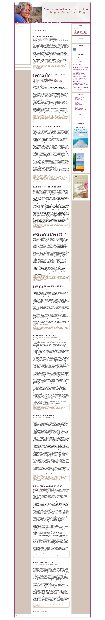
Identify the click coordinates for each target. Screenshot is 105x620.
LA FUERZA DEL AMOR (44, 415)
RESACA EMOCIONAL (43, 36)
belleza (56, 176)
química (53, 554)
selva (63, 178)
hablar (39, 327)
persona (47, 119)
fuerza (67, 64)
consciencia (66, 276)
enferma (62, 64)
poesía (50, 478)
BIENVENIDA (25, 22)
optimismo (57, 65)
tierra (41, 179)
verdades (56, 555)
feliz (39, 406)
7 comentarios (37, 68)
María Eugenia (43, 118)
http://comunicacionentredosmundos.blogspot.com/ (47, 80)
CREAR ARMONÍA (20, 33)
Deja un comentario (39, 606)
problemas (65, 278)
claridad (66, 116)
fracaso (53, 224)
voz (38, 180)
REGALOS (18, 57)
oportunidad (64, 118)
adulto (40, 176)
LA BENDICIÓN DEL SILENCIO (47, 187)
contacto (47, 117)
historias (66, 117)
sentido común (59, 225)
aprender (45, 276)
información (36, 118)
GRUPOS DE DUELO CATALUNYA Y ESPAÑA (23, 41)
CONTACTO (35, 22)
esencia (75, 76)
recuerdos (43, 66)
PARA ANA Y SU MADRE (44, 335)
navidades (45, 65)
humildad (43, 327)
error (58, 277)
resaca (49, 66)
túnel (54, 408)
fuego (61, 177)
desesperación (60, 553)
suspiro (42, 479)
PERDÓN (18, 55)
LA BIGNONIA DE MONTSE (79, 100)
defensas (49, 64)
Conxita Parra (65, 618)
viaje (40, 226)
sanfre (59, 178)
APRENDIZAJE (19, 27)
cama (59, 176)
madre (62, 406)
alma (44, 63)
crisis (45, 224)
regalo (56, 604)
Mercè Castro (52, 38)
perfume (42, 119)
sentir (63, 66)
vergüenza (36, 226)
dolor (54, 64)
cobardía (48, 602)
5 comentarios (37, 181)
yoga (60, 408)
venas (58, 179)
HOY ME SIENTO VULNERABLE (79, 105)
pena (34, 225)
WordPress (44, 618)
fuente (35, 327)
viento (35, 180)
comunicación (41, 117)
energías (54, 277)
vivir (57, 408)
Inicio (17, 22)
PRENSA (49, 22)
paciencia (63, 65)
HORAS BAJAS (19, 43)
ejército (58, 64)
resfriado (53, 66)
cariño (85, 69)
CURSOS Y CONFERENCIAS (23, 37)
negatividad (51, 65)
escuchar (62, 326)
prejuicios (50, 328)
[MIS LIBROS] (80, 148)
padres (39, 478)
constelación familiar (38, 277)
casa (74, 71)
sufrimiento (36, 279)
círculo (63, 176)
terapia (42, 279)
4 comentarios (37, 227)
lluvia (40, 178)
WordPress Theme (50, 618)
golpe (46, 406)
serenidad (61, 328)
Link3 (56, 615)
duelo (58, 326)
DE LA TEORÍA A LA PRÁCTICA (47, 486)
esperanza (79, 76)
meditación (53, 554)
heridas (35, 603)
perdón (47, 604)
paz (34, 119)
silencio (66, 225)
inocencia (66, 177)
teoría (40, 555)
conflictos (36, 224)
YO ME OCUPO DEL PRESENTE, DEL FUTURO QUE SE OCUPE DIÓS (50, 234)
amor (43, 223)
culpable (46, 177)
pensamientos (37, 66)
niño (56, 178)
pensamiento (40, 225)
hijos (82, 78)
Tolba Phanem (47, 179)
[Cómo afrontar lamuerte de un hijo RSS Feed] (16, 616)
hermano (50, 406)
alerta (44, 116)
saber (59, 604)
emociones (77, 75)
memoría (35, 65)
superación (36, 479)
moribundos (55, 603)
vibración (63, 179)
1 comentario (37, 556)
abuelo (40, 116)
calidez (49, 553)
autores (61, 116)
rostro (53, 478)
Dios (50, 277)
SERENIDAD (19, 61)
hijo (54, 406)
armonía (52, 223)
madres (42, 603)
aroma (52, 116)
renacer (63, 407)
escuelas (35, 554)
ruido (48, 225)
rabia (45, 225)
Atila (54, 63)
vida (50, 120)
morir (60, 603)
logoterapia (59, 477)
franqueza (57, 224)
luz (52, 278)
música (66, 554)
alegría (41, 63)
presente (59, 278)
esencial (41, 554)
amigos (48, 116)
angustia (47, 223)
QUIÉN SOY (58, 22)
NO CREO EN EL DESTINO (79, 103)
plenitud (52, 604)
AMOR (17, 25)
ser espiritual (59, 478)
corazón (42, 177)
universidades (50, 555)
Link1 (48, 615)
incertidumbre (49, 327)
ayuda (50, 276)
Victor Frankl (57, 479)
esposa (66, 476)
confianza (40, 64)
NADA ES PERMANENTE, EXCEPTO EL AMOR (80, 108)
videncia (54, 120)
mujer (34, 478)
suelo (43, 120)
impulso (43, 278)
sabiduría (52, 225)
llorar (85, 78)
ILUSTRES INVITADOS (21, 45)
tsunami (40, 67)
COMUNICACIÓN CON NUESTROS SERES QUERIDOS (49, 75)
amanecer (44, 476)
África (44, 176)
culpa (48, 224)
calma (51, 405)
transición (53, 179)
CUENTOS (18, 35)
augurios (58, 63)
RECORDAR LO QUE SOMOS (46, 127)
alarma (41, 276)
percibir (38, 119)
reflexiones (59, 119)
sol (64, 478)
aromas (57, 116)
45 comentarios (38, 121)
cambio (57, 223)
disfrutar (57, 602)
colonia (35, 117)
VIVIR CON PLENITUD (43, 563)
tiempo (66, 328)
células (35, 64)
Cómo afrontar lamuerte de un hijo (66, 9)
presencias (53, 119)
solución (42, 408)
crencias (62, 476)
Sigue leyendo (50, 114)
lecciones (35, 178)
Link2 (52, 615)
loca (57, 406)
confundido (36, 177)
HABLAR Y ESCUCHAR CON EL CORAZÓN (48, 287)
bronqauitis (64, 63)
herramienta (47, 554)
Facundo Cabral (64, 277)
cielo (52, 476)
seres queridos (37, 120)
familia (58, 177)
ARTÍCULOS (19, 29)
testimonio (47, 479)
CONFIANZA (19, 31)
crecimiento (47, 326)
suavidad (35, 555)
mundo (52, 178)
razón (57, 554)
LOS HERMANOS (20, 49)
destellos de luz (54, 117)
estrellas (35, 477)
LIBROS (42, 22)
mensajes (50, 118)
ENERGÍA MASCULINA (21, 39)
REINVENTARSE (20, 59)
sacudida (58, 66)
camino (62, 325)
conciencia (62, 223)
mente (40, 65)
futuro (39, 278)
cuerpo (45, 64)
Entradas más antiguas (40, 30)
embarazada (52, 177)
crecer (46, 277)
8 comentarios (37, 329)
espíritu (62, 602)
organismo (36, 554)
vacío (74, 90)
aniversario (49, 63)
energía (61, 117)
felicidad (35, 406)
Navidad (79, 83)
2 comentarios (37, 480)
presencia (57, 407)
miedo (66, 224)
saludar (65, 119)
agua (40, 553)
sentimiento (36, 408)
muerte (59, 118)
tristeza (35, 67)
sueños (47, 120)
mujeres (48, 178)
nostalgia (83, 83)
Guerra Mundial (51, 477)
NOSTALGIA (19, 53)
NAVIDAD (18, 51)
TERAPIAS (18, 63)
